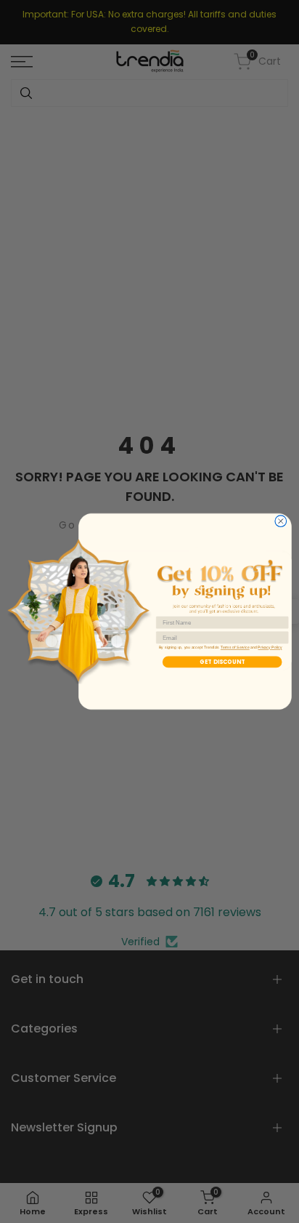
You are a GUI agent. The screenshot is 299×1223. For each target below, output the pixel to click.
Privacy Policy (270, 648)
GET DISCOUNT (222, 662)
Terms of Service (235, 648)
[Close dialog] (281, 521)
